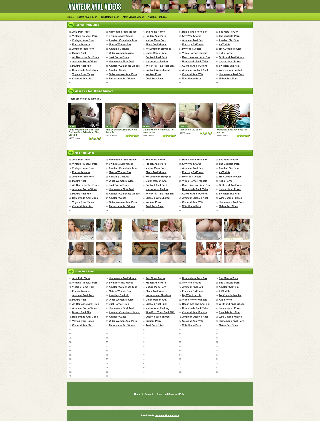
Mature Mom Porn (156, 40)
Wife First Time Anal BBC (160, 65)
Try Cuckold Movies (230, 48)
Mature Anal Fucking (157, 61)
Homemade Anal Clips (85, 70)
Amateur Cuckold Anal (195, 70)
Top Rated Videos (110, 17)
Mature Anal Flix (81, 65)
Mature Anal (79, 53)
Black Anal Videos (156, 44)
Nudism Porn (153, 74)
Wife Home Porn (191, 78)
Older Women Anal (156, 53)
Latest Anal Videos (87, 17)
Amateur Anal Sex (192, 40)
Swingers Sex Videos (121, 36)
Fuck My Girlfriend (193, 44)
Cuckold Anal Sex (82, 78)
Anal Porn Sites (155, 78)
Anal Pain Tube (81, 31)
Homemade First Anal (121, 61)
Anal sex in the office (191, 129)
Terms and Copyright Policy (171, 394)
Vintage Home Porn (83, 40)
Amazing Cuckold (119, 48)
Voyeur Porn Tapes (83, 74)
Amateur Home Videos (167, 415)
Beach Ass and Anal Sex (196, 57)
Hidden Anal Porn (156, 36)
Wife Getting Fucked (230, 70)
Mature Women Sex (120, 44)
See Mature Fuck (228, 31)
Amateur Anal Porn (83, 48)
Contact (148, 394)
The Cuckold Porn (229, 36)
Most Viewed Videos (133, 17)
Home (70, 17)
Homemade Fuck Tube (195, 61)
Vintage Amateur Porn (85, 36)
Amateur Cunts (117, 70)
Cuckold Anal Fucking (195, 65)
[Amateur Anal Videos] (95, 12)
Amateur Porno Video (84, 61)
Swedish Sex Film (229, 65)
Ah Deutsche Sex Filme (85, 57)
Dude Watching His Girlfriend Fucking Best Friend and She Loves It (84, 132)
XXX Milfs (224, 44)
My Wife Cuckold (191, 48)
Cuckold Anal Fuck (156, 57)
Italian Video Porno (230, 61)
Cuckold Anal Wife (192, 74)
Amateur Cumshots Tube (123, 40)
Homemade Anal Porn (231, 74)
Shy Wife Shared (191, 36)
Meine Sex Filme (228, 78)
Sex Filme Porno (155, 31)
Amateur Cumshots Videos (124, 65)
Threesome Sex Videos (122, 78)
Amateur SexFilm (229, 40)
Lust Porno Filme (119, 57)
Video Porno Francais (194, 53)
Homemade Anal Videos (122, 31)
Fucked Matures (81, 44)
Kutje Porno (226, 53)
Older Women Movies (121, 53)
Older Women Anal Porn (123, 74)
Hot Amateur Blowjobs (158, 48)
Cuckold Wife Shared (158, 70)
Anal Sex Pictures (157, 17)
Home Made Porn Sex (194, 31)
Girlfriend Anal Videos (231, 57)
